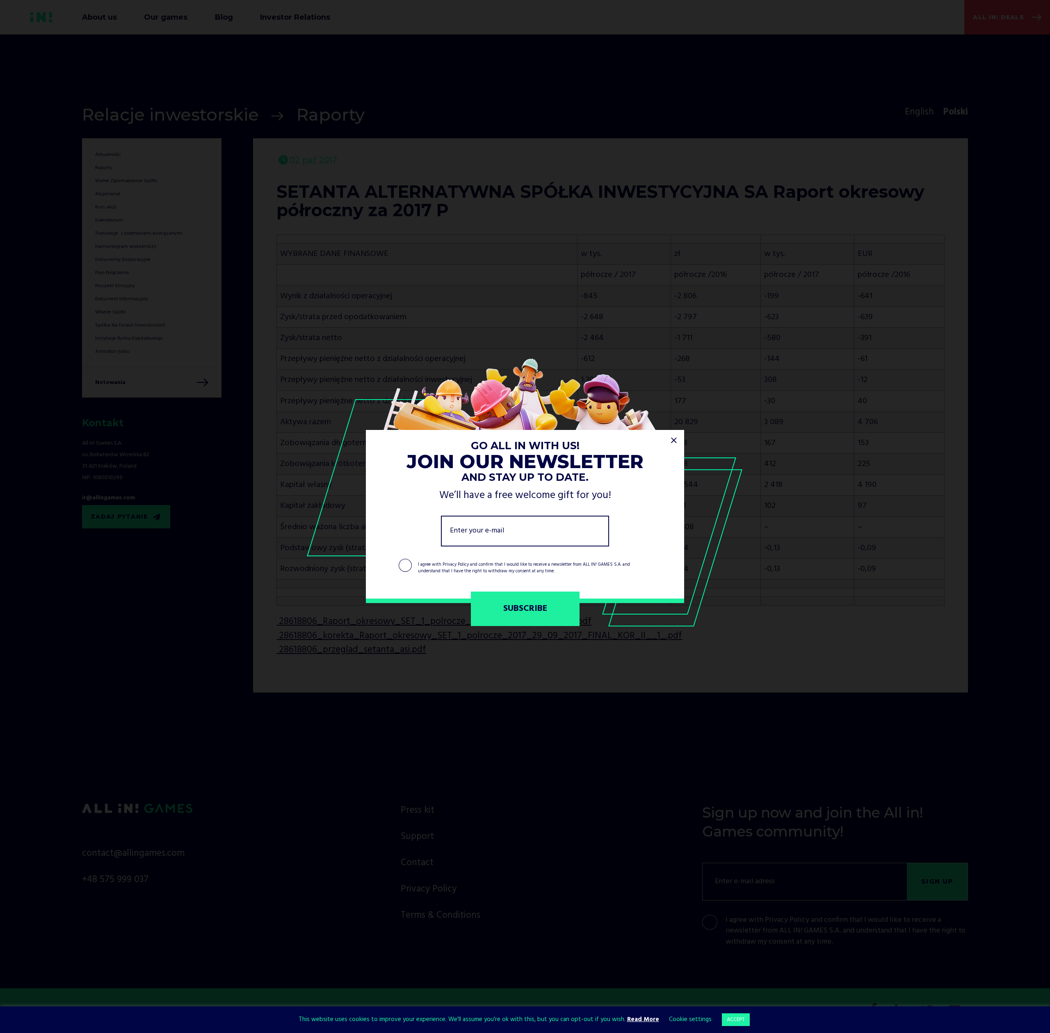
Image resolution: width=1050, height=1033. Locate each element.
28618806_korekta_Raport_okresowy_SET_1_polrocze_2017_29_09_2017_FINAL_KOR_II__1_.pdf (479, 636)
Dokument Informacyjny (121, 299)
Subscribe (525, 608)
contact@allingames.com (133, 853)
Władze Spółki (110, 312)
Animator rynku (112, 351)
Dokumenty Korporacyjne (123, 260)
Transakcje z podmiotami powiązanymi (139, 233)
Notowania (110, 382)
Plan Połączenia (112, 273)
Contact (417, 863)
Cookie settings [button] (690, 1019)
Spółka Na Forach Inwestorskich (130, 325)
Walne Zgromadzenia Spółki (126, 181)
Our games (165, 17)
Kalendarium (109, 220)
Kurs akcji (105, 207)
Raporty (331, 114)
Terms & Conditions (440, 915)
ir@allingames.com (108, 498)
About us (99, 17)
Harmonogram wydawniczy (125, 246)
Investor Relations (295, 17)
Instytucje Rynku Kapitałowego (129, 338)
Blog (224, 17)
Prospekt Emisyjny (115, 286)
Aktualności (108, 155)
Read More (643, 1019)
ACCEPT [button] (736, 1019)
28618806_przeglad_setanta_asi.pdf (351, 650)
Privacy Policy (456, 564)
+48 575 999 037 (115, 879)
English (919, 112)
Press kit (417, 810)
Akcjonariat (107, 194)
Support (417, 836)
